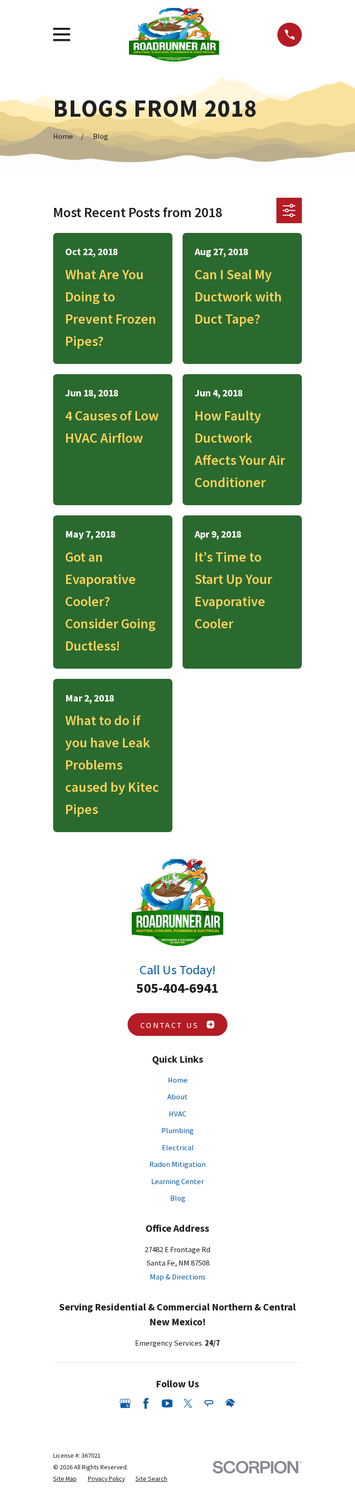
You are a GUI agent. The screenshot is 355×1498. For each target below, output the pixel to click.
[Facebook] (146, 1403)
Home (178, 1080)
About (177, 1097)
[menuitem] (65, 1479)
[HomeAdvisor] (230, 1403)
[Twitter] (188, 1403)
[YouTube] (167, 1403)
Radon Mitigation (177, 1164)
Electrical (178, 1148)
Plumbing (177, 1130)
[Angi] (208, 1403)
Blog (177, 1198)
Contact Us (170, 1024)
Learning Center (177, 1181)
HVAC (177, 1114)
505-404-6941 (177, 988)
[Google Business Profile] (125, 1403)
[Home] (174, 35)
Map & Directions (178, 1277)
